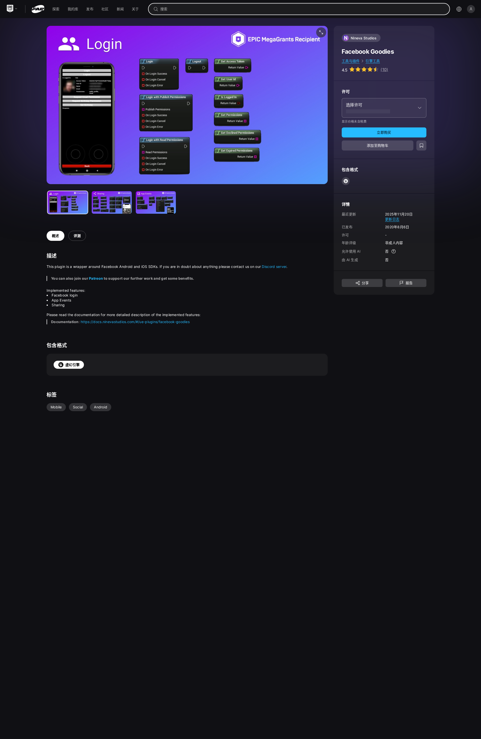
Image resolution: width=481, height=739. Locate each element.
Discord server (274, 266)
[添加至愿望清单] (421, 145)
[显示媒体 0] (68, 202)
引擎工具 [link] (373, 61)
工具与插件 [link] (350, 61)
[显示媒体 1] (112, 202)
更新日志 (392, 219)
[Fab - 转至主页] (38, 9)
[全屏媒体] (321, 32)
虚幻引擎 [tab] (72, 364)
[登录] (471, 9)
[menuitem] (56, 9)
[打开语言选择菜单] (459, 9)
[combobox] (302, 9)
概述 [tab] (55, 236)
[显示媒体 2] (156, 202)
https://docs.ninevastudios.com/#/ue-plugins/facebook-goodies (135, 322)
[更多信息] (394, 251)
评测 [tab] (77, 236)
